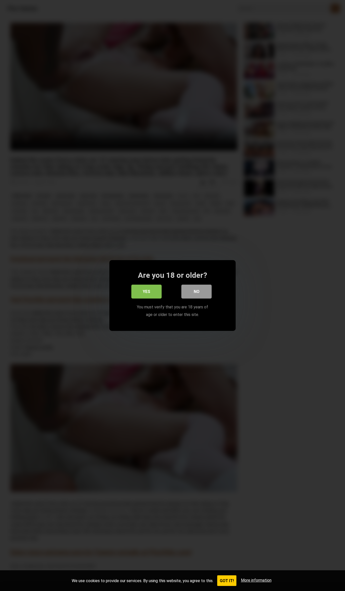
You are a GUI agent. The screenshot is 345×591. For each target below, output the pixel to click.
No (197, 291)
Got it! (227, 580)
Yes (146, 291)
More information (256, 580)
